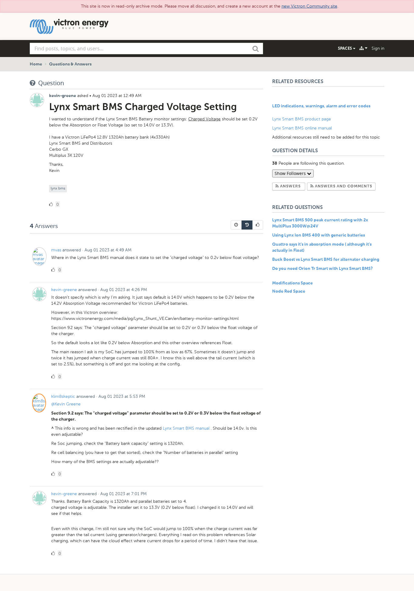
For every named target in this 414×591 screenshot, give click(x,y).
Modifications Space (292, 283)
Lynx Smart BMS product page (301, 119)
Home (36, 64)
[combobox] (146, 48)
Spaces (345, 48)
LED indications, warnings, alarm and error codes (321, 106)
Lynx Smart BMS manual (187, 428)
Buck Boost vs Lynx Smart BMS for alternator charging (325, 259)
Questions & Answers (70, 64)
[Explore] (363, 48)
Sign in (378, 48)
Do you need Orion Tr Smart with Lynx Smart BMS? (322, 269)
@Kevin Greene (66, 404)
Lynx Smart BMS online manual (302, 128)
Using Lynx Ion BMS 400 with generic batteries (318, 235)
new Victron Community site (309, 6)
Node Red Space (288, 291)
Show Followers (291, 173)
